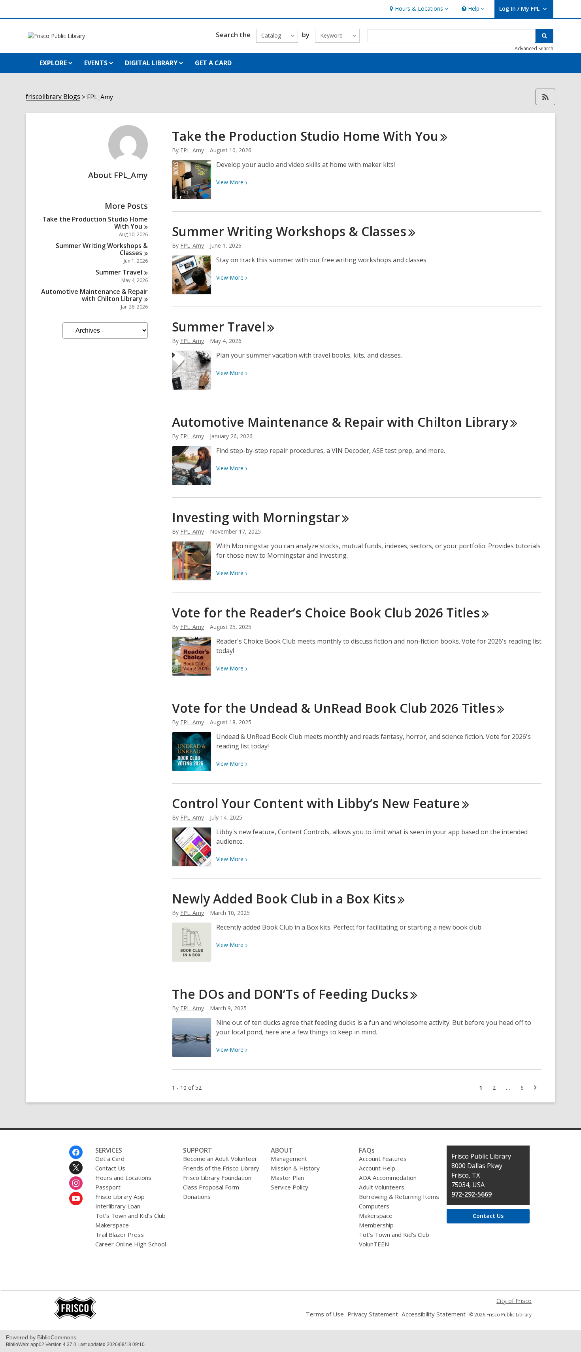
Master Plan (287, 1178)
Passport (108, 1187)
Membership (376, 1225)
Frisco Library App (120, 1197)
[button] (418, 9)
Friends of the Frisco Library (221, 1168)
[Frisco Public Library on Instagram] (76, 1183)
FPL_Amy (192, 150)
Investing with (256, 517)
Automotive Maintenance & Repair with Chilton (94, 295)
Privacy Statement (372, 1314)
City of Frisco (514, 1301)
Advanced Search (534, 48)
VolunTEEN (374, 1244)
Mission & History (295, 1168)
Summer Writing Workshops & (102, 249)
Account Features (383, 1159)
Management (289, 1159)
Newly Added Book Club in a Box (284, 898)
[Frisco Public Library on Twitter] (76, 1167)
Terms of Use (325, 1314)
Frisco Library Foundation (217, 1178)
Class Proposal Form (211, 1187)
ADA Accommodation (388, 1178)
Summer (119, 272)
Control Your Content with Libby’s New (316, 803)
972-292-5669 (471, 1194)
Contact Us (110, 1168)
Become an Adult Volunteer (220, 1159)
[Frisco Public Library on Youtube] (76, 1198)
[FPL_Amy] (128, 162)
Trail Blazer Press (119, 1234)
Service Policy (289, 1187)
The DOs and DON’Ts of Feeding (290, 993)
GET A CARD (213, 63)
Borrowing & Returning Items (399, 1197)
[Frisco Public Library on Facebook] (76, 1152)
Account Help (377, 1168)
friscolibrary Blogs (53, 96)
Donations (197, 1197)
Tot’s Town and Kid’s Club (130, 1215)
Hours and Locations (123, 1178)
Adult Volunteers (381, 1187)
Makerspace (112, 1225)
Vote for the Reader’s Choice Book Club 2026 (326, 612)
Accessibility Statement (434, 1314)
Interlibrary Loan (117, 1206)
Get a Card (109, 1159)
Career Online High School (130, 1244)
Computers (374, 1206)
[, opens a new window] (75, 1317)
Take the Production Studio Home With (95, 223)
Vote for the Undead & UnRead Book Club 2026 (333, 707)
